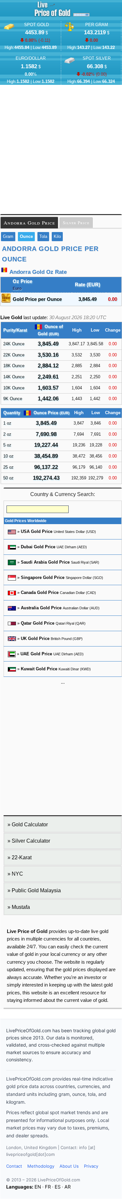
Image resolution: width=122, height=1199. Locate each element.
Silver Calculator (31, 841)
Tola (43, 236)
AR (67, 1187)
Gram (8, 236)
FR (48, 1187)
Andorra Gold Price (29, 222)
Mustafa (21, 907)
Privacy (91, 1166)
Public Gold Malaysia (36, 890)
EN (37, 1187)
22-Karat (22, 857)
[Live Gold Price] (52, 16)
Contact (14, 1166)
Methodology (40, 1166)
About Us (69, 1166)
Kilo (57, 236)
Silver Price (76, 223)
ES (58, 1187)
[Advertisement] (61, 149)
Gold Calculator (30, 824)
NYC (17, 874)
